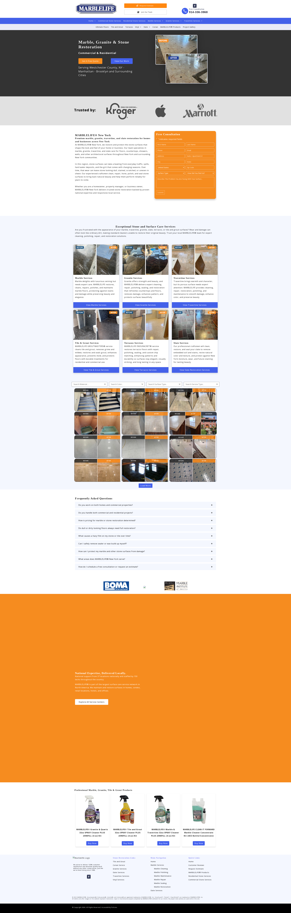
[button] (145, 505)
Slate (146, 27)
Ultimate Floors (102, 27)
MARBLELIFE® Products (170, 27)
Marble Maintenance (162, 876)
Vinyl (137, 27)
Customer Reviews (196, 865)
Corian (155, 27)
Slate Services (119, 872)
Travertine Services (192, 21)
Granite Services (172, 21)
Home (90, 21)
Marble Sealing (160, 883)
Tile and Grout (117, 27)
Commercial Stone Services (109, 21)
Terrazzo (129, 27)
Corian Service (119, 865)
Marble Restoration (162, 887)
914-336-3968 (198, 12)
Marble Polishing (161, 872)
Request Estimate (196, 869)
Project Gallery (189, 27)
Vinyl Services (118, 880)
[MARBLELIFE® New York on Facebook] (195, 6)
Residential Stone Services (134, 21)
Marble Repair (160, 879)
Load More (145, 485)
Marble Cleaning (161, 869)
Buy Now (92, 843)
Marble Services (154, 21)
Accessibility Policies (109, 907)
